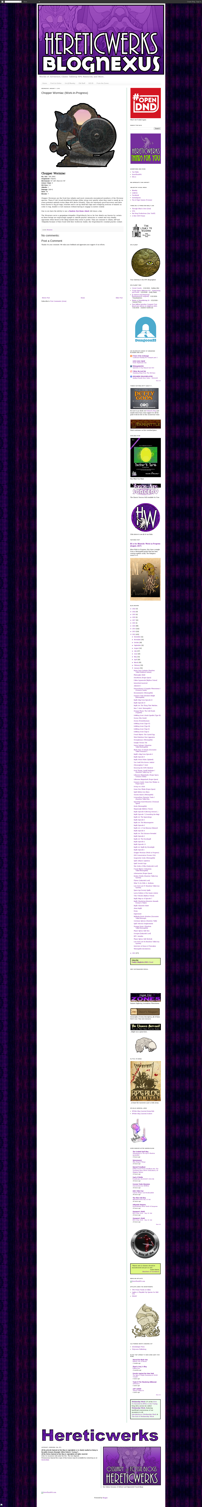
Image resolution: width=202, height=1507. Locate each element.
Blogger (105, 1498)
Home (44, 83)
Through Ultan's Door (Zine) (141, 209)
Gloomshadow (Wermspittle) (143, 693)
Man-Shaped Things (139, 1162)
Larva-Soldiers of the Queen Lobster (146, 893)
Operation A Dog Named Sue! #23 (143, 368)
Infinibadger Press (138, 1347)
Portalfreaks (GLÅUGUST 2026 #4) (143, 1179)
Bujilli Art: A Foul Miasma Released (146, 828)
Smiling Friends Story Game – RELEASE (145, 378)
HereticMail (45, 1460)
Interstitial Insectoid (140, 683)
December (137, 637)
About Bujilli (138, 908)
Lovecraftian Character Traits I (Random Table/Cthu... (144, 798)
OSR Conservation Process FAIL (145, 855)
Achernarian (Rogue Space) (143, 873)
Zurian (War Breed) (140, 718)
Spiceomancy (137, 1160)
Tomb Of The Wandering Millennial (144, 1382)
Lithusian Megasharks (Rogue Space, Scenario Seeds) (146, 776)
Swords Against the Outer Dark (143, 1374)
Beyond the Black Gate (140, 1360)
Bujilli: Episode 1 (139, 850)
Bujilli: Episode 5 (139, 825)
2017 (134, 620)
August (136, 648)
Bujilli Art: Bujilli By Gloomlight (144, 847)
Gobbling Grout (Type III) (142, 726)
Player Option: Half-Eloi (141, 931)
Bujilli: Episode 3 (139, 836)
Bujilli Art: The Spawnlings (143, 817)
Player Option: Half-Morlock (143, 939)
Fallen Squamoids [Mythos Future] (145, 680)
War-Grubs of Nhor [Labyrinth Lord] (146, 866)
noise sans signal (139, 361)
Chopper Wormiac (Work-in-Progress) (146, 853)
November (137, 640)
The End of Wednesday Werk (143, 1416)
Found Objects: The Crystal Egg (144, 735)
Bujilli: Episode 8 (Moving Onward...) (146, 812)
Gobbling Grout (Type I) (141, 732)
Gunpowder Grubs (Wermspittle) (144, 858)
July (135, 651)
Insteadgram (136, 198)
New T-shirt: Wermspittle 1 (143, 708)
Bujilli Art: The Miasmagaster (143, 823)
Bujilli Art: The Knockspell (142, 839)
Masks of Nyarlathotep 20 (140, 300)
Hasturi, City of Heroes (140, 1362)
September (137, 645)
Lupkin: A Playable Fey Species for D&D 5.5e (145, 1293)
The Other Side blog (139, 1198)
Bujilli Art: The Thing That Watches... (146, 706)
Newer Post (46, 298)
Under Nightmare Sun (139, 363)
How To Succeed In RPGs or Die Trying (144, 1403)
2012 (134, 634)
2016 (134, 623)
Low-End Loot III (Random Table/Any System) (146, 943)
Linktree (134, 193)
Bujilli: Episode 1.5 (140, 844)
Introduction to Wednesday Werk (144, 1414)
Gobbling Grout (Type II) (142, 729)
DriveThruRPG (137, 175)
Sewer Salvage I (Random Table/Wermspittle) (142, 746)
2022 (134, 612)
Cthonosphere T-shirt (141, 765)
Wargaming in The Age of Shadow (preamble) (144, 1154)
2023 (134, 609)
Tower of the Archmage (141, 356)
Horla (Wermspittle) (140, 806)
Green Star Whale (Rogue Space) (144, 789)
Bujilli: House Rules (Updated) (143, 760)
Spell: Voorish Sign (140, 864)
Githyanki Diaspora (139, 1205)
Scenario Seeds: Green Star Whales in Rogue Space (146, 783)
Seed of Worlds (138, 1177)
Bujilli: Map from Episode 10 (143, 700)
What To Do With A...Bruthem (144, 883)
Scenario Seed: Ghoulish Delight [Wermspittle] (144, 697)
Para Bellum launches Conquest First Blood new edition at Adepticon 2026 (144, 305)
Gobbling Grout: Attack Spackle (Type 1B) (147, 716)
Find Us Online (55, 83)
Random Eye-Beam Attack (79, 211)
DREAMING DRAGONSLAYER (143, 376)
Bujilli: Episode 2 (139, 842)
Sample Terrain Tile (140, 743)
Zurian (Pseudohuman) (141, 721)
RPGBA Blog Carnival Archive (142, 1114)
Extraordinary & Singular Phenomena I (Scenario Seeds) (147, 689)
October (136, 643)
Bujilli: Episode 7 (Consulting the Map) (146, 814)
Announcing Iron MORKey (141, 1186)
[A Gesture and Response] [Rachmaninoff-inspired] (140, 296)
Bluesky (134, 191)
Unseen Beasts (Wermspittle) (143, 795)
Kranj (135, 911)
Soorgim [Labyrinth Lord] (142, 934)
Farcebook (135, 195)
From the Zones (103, 83)
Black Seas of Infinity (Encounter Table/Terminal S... (145, 751)
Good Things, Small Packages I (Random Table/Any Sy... (144, 771)
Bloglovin (140, 962)
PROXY (134, 1296)
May (135, 657)
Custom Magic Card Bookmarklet (143, 1193)
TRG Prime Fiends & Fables (141, 1290)
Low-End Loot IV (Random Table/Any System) (146, 887)
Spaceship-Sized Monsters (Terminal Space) (146, 803)
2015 (134, 626)
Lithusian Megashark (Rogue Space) (146, 780)
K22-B (91, 83)
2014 (134, 629)
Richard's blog (151, 411)
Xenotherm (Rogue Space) (142, 678)
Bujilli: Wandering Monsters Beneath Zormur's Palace (146, 902)
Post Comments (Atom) (58, 301)
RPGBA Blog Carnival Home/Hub (143, 1111)
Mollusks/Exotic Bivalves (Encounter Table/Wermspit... (146, 917)
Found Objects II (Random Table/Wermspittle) (142, 870)
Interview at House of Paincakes (145, 946)
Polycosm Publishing (139, 1349)
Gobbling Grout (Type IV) (142, 724)
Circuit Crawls (137, 288)
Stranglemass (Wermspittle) (143, 740)
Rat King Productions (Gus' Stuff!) (143, 214)
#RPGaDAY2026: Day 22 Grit (142, 1200)
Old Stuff (82, 83)
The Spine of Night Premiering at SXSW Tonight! (145, 1376)
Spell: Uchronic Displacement (143, 924)
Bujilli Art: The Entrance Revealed (145, 834)
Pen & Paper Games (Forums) (142, 200)
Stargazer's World (139, 1212)
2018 (134, 617)
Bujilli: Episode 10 (139, 703)
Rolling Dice (136, 1368)
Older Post (119, 298)
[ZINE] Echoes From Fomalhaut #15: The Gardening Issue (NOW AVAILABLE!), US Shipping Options (145, 1170)
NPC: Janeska (138, 936)
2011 (134, 953)
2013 (134, 632)
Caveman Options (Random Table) (145, 921)
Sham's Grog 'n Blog (140, 1367)
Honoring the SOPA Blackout (143, 768)
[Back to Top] (1, 1505)
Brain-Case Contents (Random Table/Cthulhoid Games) (144, 671)
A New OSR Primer (138, 216)
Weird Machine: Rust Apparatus (144, 737)
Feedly (134, 962)
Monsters (49, 230)
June (136, 654)
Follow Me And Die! (139, 371)
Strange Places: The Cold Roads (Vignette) (144, 712)
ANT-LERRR (137, 1389)
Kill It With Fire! (138, 1191)
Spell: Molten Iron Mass (142, 792)
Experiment (137, 914)
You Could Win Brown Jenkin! (144, 762)
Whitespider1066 (138, 366)
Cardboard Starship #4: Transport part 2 (145, 358)
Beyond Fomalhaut (139, 1167)
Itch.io (134, 177)
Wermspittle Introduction (142, 949)
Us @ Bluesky (70, 83)
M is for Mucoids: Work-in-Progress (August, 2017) (145, 545)
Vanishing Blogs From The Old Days (144, 373)
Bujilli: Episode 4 (139, 831)
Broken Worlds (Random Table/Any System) (146, 877)
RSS (146, 962)
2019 (134, 615)
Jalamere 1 (137, 686)
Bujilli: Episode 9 (139, 757)
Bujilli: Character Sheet (141, 906)
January (137, 668)
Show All (158, 381)
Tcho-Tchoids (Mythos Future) (144, 896)
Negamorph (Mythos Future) (143, 809)
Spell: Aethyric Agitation (142, 861)
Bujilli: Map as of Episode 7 (143, 899)
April (136, 660)
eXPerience (136, 1384)
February (137, 665)
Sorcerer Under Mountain (141, 1184)
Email (151, 962)
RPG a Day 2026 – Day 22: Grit (142, 1213)
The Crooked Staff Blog (140, 1152)
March (136, 663)
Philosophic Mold (139, 675)
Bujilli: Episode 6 (139, 820)
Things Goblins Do (138, 1391)
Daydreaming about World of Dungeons (145, 1207)
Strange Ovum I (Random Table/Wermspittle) (142, 927)
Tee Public (135, 172)
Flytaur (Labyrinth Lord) (142, 881)
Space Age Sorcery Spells (142, 890)
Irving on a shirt (139, 787)
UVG (133, 211)
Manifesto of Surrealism (150, 1272)
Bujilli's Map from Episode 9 (143, 754)
